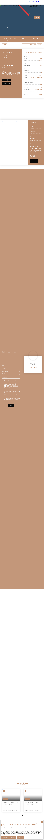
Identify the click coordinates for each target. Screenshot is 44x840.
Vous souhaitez (4, 373)
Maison (6, 47)
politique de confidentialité (11, 400)
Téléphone (4, 368)
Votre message (5, 377)
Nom (3, 362)
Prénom (3, 359)
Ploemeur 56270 (11, 47)
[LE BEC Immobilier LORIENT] (36, 2)
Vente (3, 47)
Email (3, 365)
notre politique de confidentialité (7, 834)
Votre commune (5, 371)
